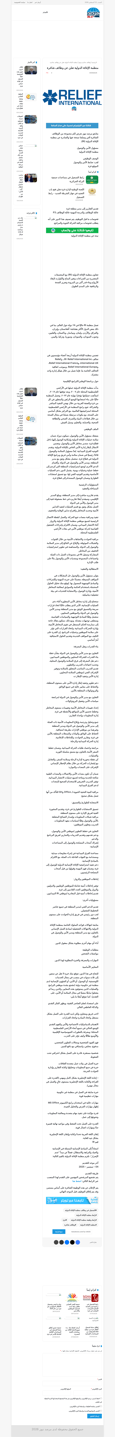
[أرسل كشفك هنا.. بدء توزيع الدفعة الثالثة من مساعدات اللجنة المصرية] (72, 1321)
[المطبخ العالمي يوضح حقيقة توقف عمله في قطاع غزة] (31, 97)
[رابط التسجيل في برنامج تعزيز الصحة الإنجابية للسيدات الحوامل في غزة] (90, 1298)
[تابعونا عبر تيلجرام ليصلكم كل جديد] (72, 125)
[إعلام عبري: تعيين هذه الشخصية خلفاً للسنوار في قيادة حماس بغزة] (31, 70)
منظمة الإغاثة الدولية (87, 1225)
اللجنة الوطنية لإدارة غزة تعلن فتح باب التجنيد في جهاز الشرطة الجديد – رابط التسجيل (66, 193)
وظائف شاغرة (69, 1225)
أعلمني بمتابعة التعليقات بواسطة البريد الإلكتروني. (84, 1406)
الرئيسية (94, 62)
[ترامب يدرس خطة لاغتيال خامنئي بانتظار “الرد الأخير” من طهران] (31, 178)
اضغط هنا (76, 1181)
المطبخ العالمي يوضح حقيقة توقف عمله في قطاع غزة (20, 101)
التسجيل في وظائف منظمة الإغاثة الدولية (80, 1210)
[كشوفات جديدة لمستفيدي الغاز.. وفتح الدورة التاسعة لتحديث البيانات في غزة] (31, 119)
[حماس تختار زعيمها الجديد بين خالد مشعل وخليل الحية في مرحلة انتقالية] (31, 148)
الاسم (99, 1379)
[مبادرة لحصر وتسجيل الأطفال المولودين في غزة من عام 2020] (53, 1298)
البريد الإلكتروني (96, 1389)
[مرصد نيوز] (93, 12)
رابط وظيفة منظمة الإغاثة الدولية (83, 1220)
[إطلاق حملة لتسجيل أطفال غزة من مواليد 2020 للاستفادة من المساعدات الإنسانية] (90, 1321)
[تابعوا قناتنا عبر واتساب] (72, 230)
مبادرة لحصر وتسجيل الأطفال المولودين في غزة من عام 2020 (54, 1306)
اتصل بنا (29, 2)
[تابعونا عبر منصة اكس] (72, 1200)
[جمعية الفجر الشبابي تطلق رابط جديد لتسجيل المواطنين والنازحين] (72, 1298)
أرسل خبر (38, 2)
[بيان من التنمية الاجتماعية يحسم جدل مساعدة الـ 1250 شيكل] (31, 301)
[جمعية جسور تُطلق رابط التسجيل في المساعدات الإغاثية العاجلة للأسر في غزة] (53, 1321)
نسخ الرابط (59, 1232)
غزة (64, 1220)
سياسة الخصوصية (19, 2)
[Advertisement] (58, 38)
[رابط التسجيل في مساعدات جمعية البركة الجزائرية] (92, 180)
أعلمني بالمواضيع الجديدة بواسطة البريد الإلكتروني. (84, 1411)
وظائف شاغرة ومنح (85, 62)
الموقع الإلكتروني (66, 1389)
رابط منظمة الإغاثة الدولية (85, 1215)
